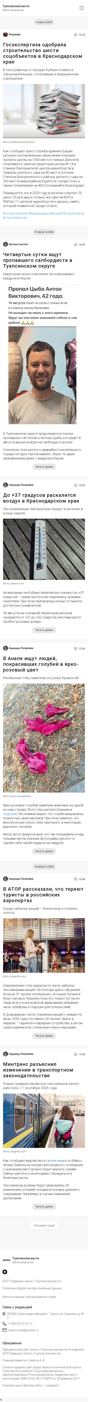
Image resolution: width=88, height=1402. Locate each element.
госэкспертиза (16, 213)
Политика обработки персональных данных (32, 1288)
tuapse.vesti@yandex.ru (23, 1330)
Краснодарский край (46, 213)
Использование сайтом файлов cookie (29, 1297)
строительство (16, 218)
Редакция (14, 34)
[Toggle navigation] (82, 8)
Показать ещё (44, 1225)
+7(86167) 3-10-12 (20, 1323)
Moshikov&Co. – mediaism (41, 1385)
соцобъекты (74, 213)
